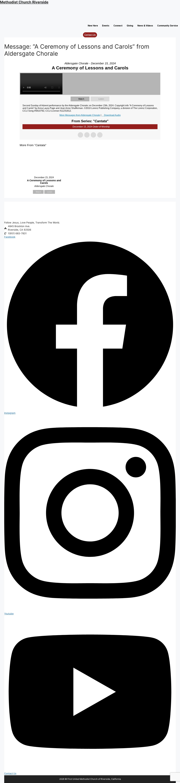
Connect (117, 25)
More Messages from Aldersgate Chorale (79, 115)
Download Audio (112, 115)
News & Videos (145, 25)
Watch (81, 99)
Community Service (167, 25)
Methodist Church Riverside (24, 2)
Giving (130, 25)
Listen (101, 99)
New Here (93, 25)
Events (105, 25)
